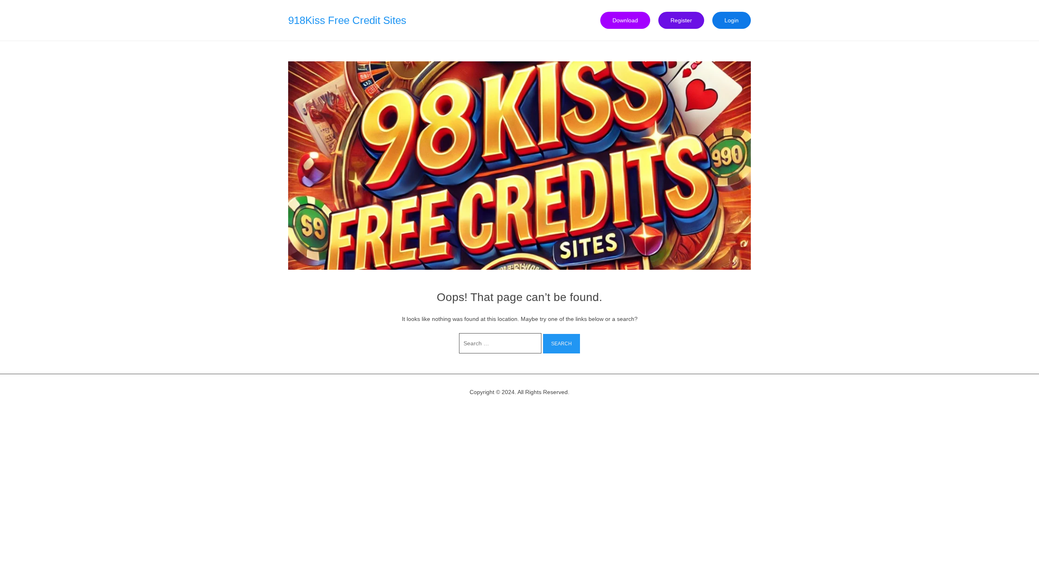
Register (681, 20)
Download (625, 20)
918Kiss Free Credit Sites (347, 20)
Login (731, 20)
